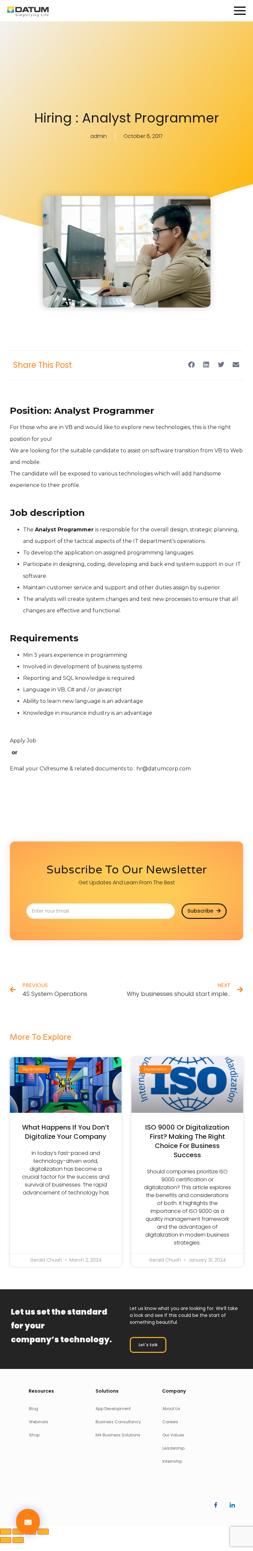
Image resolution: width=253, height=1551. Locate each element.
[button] (28, 1522)
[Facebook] (215, 1504)
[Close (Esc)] (43, 1532)
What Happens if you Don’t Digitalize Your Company (65, 1132)
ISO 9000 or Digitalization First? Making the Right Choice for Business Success (187, 1141)
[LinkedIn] (232, 1504)
